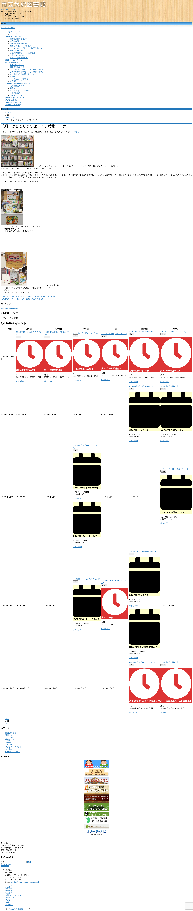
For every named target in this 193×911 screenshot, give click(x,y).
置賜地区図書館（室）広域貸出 (22, 53)
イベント (9, 745)
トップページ (10, 886)
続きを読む (20, 381)
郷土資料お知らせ (17, 67)
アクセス (9, 905)
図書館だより (15, 88)
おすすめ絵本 (15, 93)
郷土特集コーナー (12, 752)
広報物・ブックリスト (14, 895)
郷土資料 (9, 893)
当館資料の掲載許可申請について (23, 74)
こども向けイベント (13, 747)
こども (8, 900)
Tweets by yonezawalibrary (10, 308)
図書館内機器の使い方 (19, 44)
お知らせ (13, 34)
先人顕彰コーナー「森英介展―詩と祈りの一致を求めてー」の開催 (29, 296)
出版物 (12, 76)
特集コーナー (79, 132)
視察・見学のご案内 (18, 55)
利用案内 (9, 888)
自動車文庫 (9, 898)
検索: (3, 862)
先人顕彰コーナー (17, 81)
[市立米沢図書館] (23, 7)
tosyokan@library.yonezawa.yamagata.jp (25, 882)
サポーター (9, 902)
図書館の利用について (19, 39)
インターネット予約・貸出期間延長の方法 (27, 48)
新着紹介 (9, 742)
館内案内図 (14, 41)
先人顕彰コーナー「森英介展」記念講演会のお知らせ (23, 299)
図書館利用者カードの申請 (20, 46)
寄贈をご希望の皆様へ (19, 58)
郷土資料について (17, 65)
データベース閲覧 (17, 51)
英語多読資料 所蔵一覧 (19, 91)
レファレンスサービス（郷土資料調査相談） (28, 69)
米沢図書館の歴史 (17, 86)
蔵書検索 (9, 891)
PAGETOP (5, 866)
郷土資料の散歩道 (21, 79)
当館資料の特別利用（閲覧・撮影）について (28, 72)
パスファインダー (17, 95)
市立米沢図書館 (16, 909)
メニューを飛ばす (8, 28)
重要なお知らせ (11, 735)
